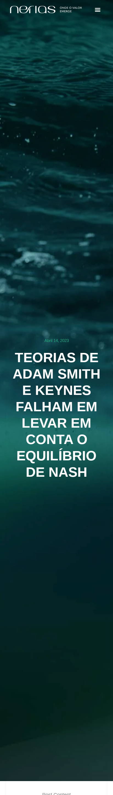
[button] (97, 9)
